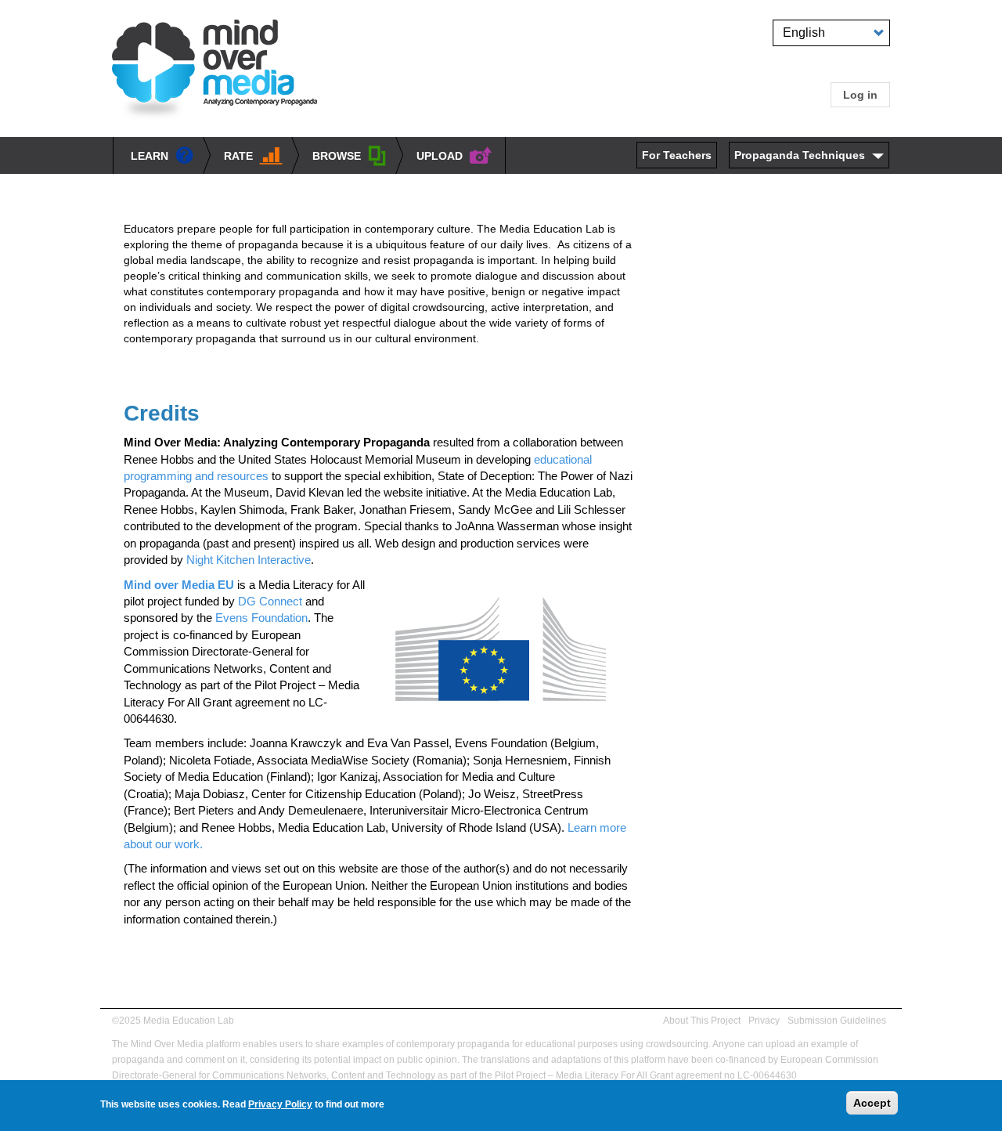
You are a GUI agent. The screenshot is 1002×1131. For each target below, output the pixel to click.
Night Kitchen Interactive (248, 559)
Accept (872, 1103)
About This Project (702, 1020)
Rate (238, 156)
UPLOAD (439, 156)
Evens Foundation (261, 617)
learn (149, 156)
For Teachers (677, 155)
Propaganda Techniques (799, 155)
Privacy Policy (280, 1104)
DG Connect (270, 601)
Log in (860, 95)
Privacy (764, 1020)
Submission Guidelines (837, 1020)
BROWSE (336, 156)
